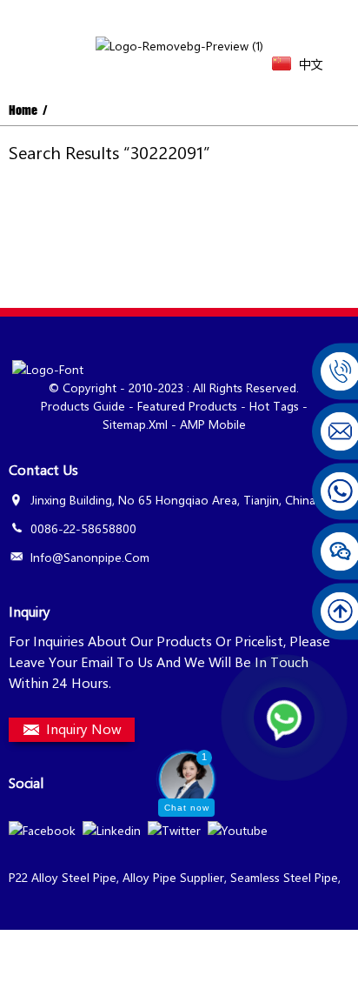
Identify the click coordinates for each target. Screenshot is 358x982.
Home (23, 110)
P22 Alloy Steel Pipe (62, 877)
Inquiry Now (84, 728)
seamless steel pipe (284, 877)
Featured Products (187, 405)
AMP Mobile (213, 424)
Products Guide (83, 405)
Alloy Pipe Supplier (173, 877)
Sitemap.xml (135, 424)
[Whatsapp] (284, 717)
